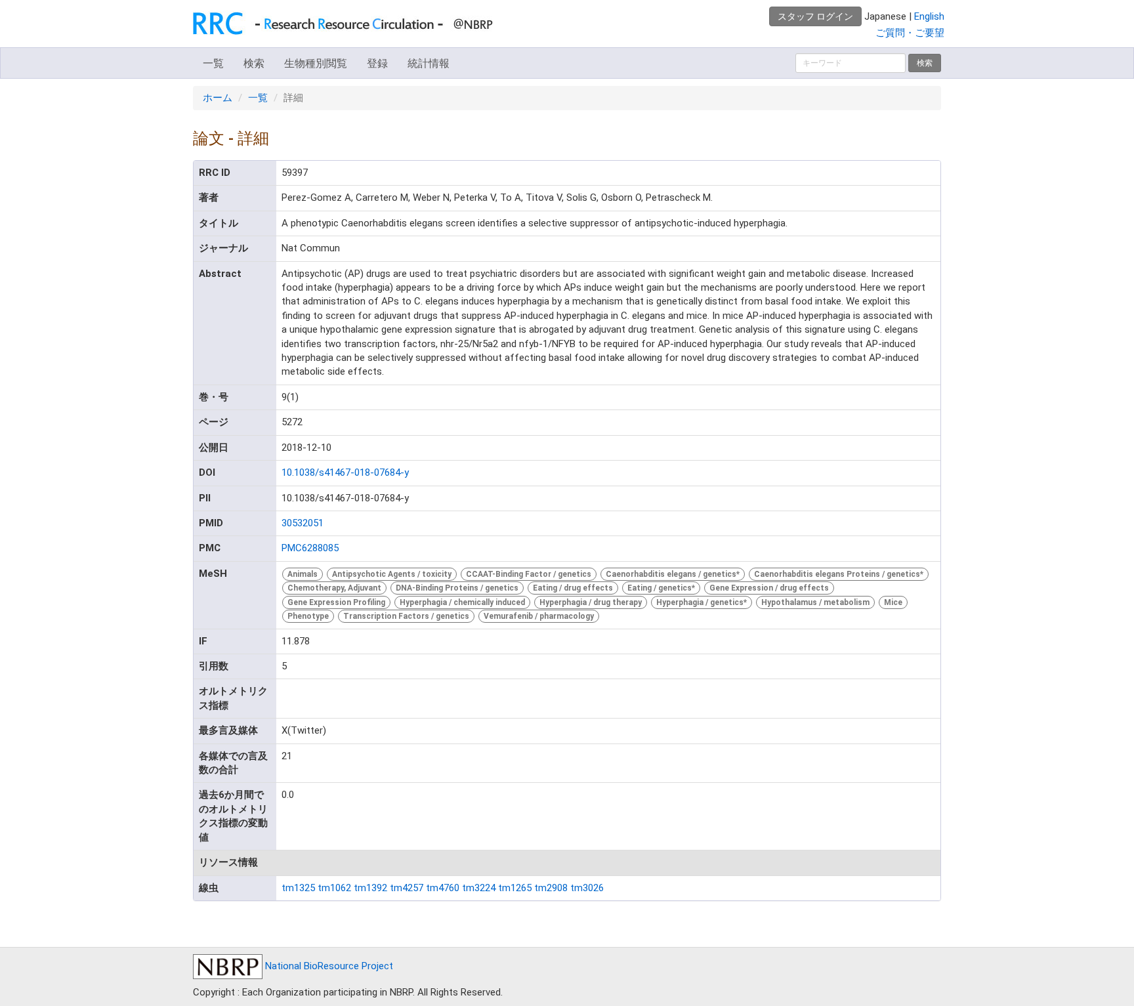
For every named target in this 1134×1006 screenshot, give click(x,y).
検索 (253, 63)
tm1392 (370, 888)
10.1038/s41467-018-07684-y (345, 472)
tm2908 (551, 888)
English (929, 16)
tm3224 (478, 888)
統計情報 (429, 63)
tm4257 (406, 888)
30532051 (303, 523)
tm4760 (442, 888)
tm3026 (587, 888)
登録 (377, 63)
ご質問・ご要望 (909, 33)
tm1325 (298, 888)
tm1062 (334, 888)
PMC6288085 (310, 548)
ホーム (217, 98)
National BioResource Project (327, 966)
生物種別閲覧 (315, 63)
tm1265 (515, 888)
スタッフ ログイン (815, 16)
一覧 (213, 63)
